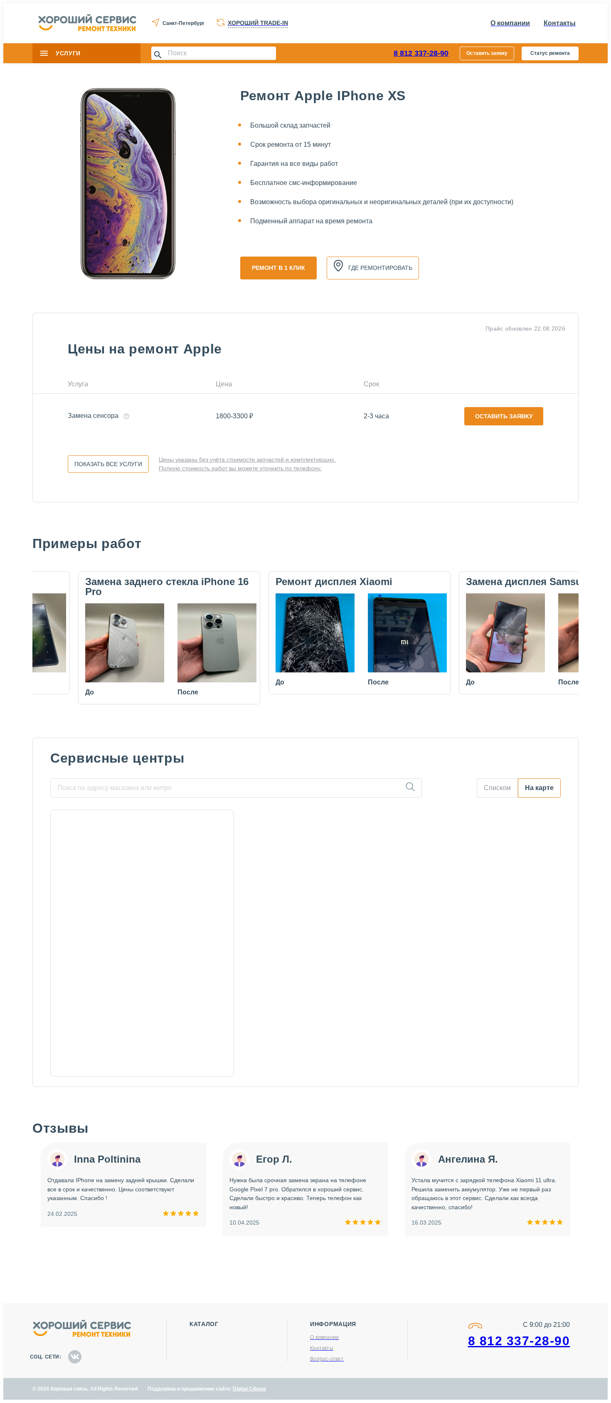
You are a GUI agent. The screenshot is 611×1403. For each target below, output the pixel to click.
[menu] (44, 53)
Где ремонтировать (380, 267)
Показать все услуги (108, 464)
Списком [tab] (497, 787)
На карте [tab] (539, 787)
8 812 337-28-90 (421, 53)
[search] (410, 788)
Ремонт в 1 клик (278, 267)
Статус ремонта (550, 53)
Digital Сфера (249, 1389)
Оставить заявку (487, 53)
